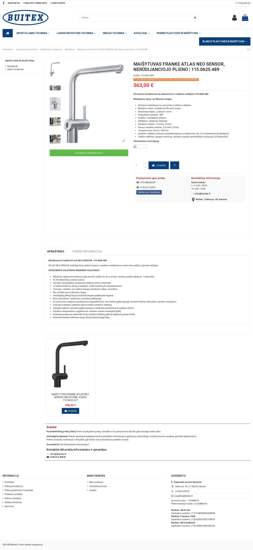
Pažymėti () (244, 3)
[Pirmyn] (249, 49)
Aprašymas (55, 251)
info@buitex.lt (203, 193)
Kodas (136, 75)
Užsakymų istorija (98, 486)
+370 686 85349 (147, 182)
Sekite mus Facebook (149, 192)
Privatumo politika (13, 494)
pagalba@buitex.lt (184, 496)
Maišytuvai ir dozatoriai (19, 61)
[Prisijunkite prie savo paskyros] (234, 17)
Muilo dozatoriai (15, 69)
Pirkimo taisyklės (13, 498)
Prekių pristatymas (14, 486)
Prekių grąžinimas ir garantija (19, 490)
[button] (141, 33)
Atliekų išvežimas (13, 502)
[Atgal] (248, 49)
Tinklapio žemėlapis (35, 3)
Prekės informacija (87, 251)
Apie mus (9, 506)
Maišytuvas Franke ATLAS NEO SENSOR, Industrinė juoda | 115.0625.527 (70, 397)
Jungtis (93, 490)
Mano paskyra (96, 482)
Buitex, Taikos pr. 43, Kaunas (211, 199)
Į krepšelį (161, 165)
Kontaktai (14, 3)
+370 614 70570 (147, 187)
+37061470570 (57, 3)
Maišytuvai (12, 66)
